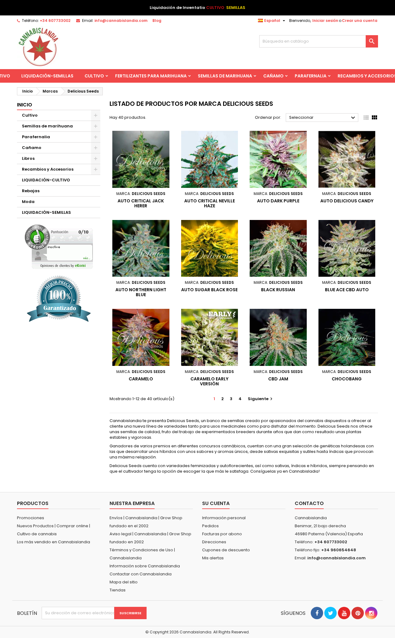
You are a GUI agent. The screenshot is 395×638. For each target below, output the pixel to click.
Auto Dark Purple (278, 201)
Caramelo (141, 379)
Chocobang (347, 379)
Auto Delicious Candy (346, 201)
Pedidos (210, 526)
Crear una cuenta (359, 20)
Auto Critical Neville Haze (209, 203)
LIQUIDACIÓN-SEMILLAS (47, 76)
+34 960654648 (338, 550)
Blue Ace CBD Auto (347, 290)
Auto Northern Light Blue (140, 292)
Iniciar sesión (325, 20)
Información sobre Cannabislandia (145, 566)
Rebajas (31, 191)
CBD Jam (278, 379)
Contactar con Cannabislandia (141, 574)
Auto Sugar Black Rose (209, 290)
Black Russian (278, 290)
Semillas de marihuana (225, 76)
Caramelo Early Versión (209, 381)
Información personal (224, 518)
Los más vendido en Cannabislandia (53, 542)
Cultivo (94, 76)
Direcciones (214, 542)
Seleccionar (323, 118)
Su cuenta (216, 503)
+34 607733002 (55, 20)
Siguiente (261, 399)
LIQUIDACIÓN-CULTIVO (46, 180)
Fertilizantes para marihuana (151, 76)
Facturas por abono (222, 534)
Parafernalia (310, 76)
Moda (28, 202)
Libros (28, 158)
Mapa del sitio (124, 582)
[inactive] (58, 247)
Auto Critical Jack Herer (141, 203)
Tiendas (118, 590)
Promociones (30, 518)
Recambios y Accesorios (47, 169)
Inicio (24, 104)
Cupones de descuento (226, 550)
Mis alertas (213, 558)
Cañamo (273, 76)
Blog (156, 20)
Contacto (309, 503)
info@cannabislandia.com (121, 20)
